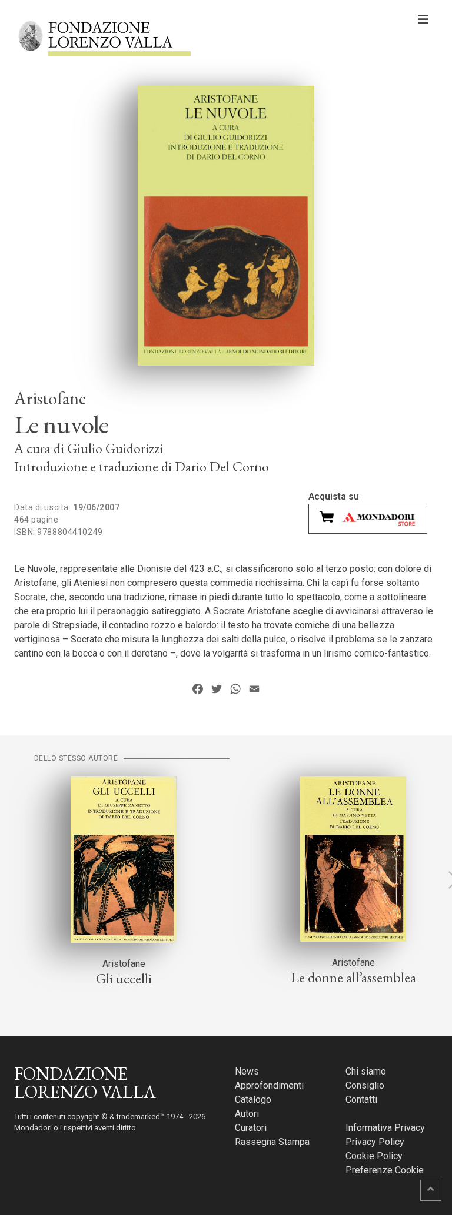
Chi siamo (365, 1071)
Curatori (251, 1127)
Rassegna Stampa (272, 1141)
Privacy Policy (374, 1141)
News (247, 1071)
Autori (247, 1113)
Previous (23, 880)
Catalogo (253, 1099)
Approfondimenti (269, 1085)
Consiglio (364, 1085)
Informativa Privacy (385, 1127)
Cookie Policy (374, 1156)
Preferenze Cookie (384, 1170)
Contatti (361, 1099)
